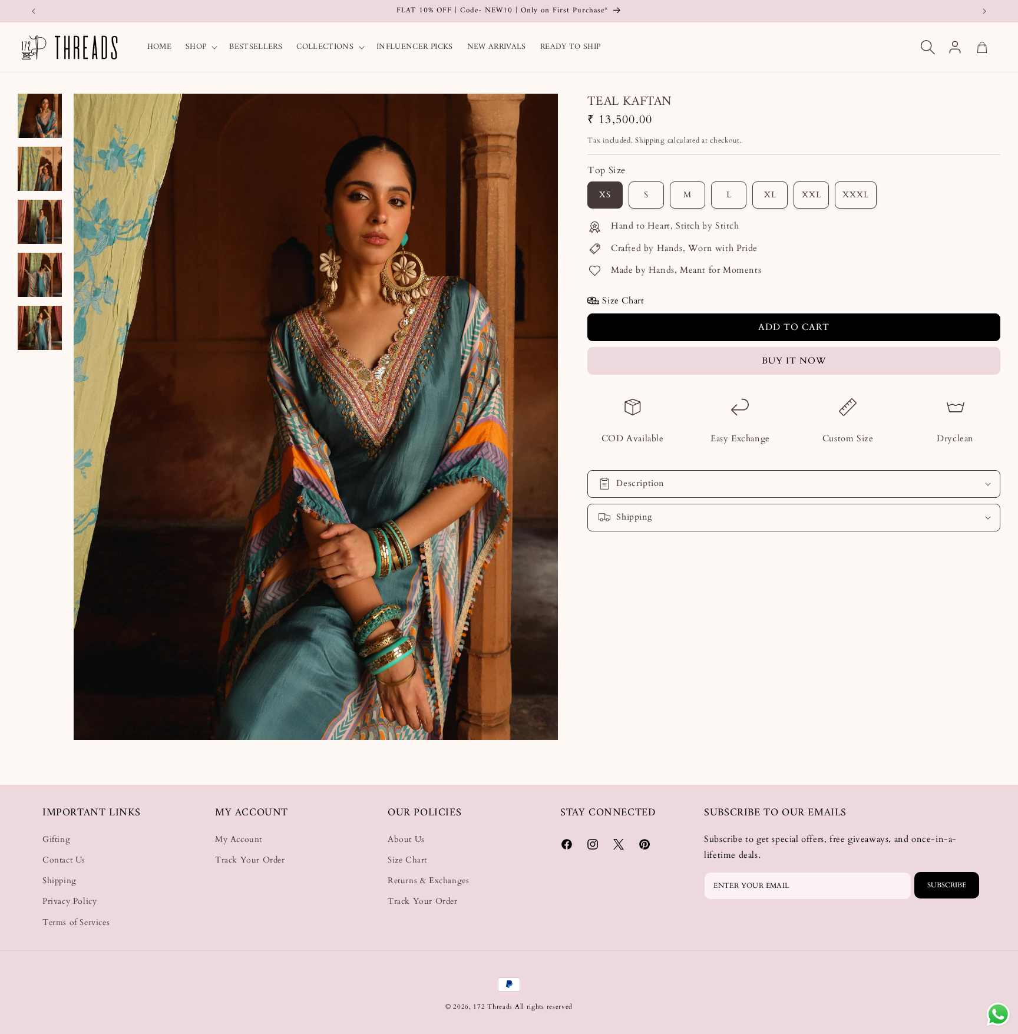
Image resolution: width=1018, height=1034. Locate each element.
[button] (200, 47)
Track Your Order (250, 860)
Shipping (650, 140)
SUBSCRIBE (946, 885)
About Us (406, 839)
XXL (811, 194)
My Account (238, 839)
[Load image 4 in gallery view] (40, 275)
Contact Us (63, 860)
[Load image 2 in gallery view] (40, 169)
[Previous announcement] (34, 11)
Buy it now (794, 360)
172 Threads (493, 1006)
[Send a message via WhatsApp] (998, 1014)
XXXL (855, 194)
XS (605, 194)
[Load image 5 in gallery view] (40, 328)
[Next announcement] (984, 11)
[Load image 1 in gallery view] (40, 116)
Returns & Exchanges (428, 881)
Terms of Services (76, 922)
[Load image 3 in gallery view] (40, 222)
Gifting (56, 839)
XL (770, 194)
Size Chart (407, 860)
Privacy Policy (69, 901)
